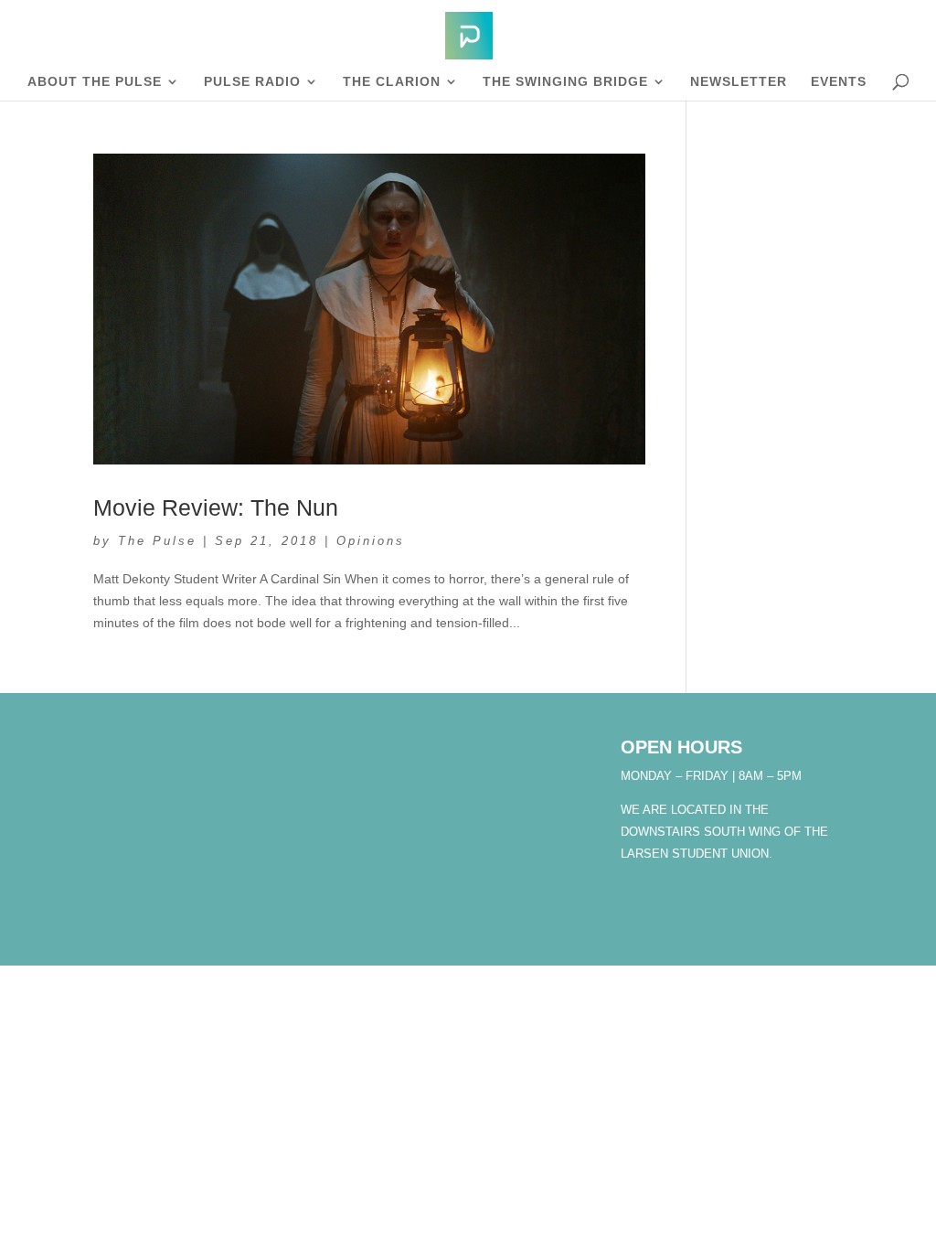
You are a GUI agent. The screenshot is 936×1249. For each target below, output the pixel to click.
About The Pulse (94, 82)
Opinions (370, 541)
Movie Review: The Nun (215, 507)
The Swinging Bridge (565, 82)
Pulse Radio (252, 82)
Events (839, 82)
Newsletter (738, 82)
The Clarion (392, 82)
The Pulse (157, 541)
